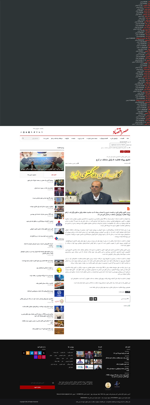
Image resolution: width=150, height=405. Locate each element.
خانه (128, 138)
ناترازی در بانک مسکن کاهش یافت (44, 283)
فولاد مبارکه (57, 361)
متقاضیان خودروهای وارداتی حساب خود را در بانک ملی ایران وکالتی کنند (36, 300)
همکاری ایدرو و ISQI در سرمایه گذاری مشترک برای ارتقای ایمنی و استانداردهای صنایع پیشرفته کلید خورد (37, 315)
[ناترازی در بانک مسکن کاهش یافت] (59, 285)
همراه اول (71, 367)
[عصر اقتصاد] (120, 131)
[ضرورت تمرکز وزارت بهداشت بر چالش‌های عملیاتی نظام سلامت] (59, 309)
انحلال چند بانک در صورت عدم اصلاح (44, 188)
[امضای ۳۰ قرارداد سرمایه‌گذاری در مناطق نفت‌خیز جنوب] (59, 223)
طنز (62, 361)
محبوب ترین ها (32, 175)
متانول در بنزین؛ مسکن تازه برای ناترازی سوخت (41, 207)
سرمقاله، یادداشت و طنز (56, 138)
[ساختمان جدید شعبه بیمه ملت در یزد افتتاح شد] (59, 238)
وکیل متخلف (121, 292)
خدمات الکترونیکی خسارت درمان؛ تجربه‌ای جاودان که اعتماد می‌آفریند (38, 245)
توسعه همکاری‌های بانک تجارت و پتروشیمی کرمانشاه (40, 291)
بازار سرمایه (55, 352)
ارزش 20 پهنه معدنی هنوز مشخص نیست (43, 198)
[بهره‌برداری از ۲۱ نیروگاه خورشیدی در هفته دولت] (59, 278)
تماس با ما (46, 138)
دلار (67, 358)
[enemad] (117, 390)
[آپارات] (26, 132)
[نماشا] (23, 132)
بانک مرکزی (70, 355)
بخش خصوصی (62, 355)
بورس (55, 355)
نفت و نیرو (81, 138)
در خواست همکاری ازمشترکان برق (45, 268)
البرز (122, 151)
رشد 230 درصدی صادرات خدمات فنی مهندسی (41, 214)
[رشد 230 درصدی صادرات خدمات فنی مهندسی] (59, 216)
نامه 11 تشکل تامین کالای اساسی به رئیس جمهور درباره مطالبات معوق (37, 322)
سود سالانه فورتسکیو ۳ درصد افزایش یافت (42, 329)
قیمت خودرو (62, 364)
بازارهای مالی (114, 138)
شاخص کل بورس (69, 361)
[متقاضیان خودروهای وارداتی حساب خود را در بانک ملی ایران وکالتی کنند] (59, 301)
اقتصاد (122, 138)
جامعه (73, 138)
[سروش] (29, 132)
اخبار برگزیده (70, 352)
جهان (51, 355)
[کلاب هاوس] (21, 132)
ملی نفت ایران (54, 364)
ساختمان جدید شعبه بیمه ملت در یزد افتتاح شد (41, 236)
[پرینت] (91, 299)
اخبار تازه (53, 175)
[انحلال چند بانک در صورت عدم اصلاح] (59, 191)
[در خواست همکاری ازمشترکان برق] (59, 270)
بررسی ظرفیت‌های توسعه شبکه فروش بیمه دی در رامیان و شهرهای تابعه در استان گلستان (37, 252)
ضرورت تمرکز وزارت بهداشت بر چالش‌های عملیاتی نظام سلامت (37, 307)
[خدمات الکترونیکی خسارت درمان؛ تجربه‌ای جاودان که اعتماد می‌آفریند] (59, 246)
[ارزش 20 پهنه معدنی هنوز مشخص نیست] (59, 200)
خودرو (71, 358)
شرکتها (67, 138)
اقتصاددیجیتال (104, 138)
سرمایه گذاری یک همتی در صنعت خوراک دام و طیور (40, 180)
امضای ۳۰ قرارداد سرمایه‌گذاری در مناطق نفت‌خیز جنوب (39, 221)
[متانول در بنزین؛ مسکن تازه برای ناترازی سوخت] (59, 209)
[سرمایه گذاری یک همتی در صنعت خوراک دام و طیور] (59, 182)
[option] (42, 161)
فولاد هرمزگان (70, 364)
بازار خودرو (63, 352)
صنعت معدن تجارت (92, 138)
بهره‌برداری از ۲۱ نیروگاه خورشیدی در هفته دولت (41, 276)
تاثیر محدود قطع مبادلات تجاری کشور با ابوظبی (41, 229)
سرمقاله (57, 358)
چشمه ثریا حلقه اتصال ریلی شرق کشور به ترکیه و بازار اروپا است (37, 261)
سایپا (63, 358)
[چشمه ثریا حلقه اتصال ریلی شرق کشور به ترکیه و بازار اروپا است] (59, 263)
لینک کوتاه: (128, 145)
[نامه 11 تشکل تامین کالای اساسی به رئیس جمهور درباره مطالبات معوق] (59, 323)
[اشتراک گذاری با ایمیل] (95, 299)
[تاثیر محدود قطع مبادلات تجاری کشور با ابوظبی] (59, 231)
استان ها (124, 148)
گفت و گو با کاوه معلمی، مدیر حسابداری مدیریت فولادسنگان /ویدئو (42, 169)
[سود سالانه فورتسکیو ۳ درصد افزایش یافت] (59, 331)
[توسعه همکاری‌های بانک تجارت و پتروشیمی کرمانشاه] (59, 293)
